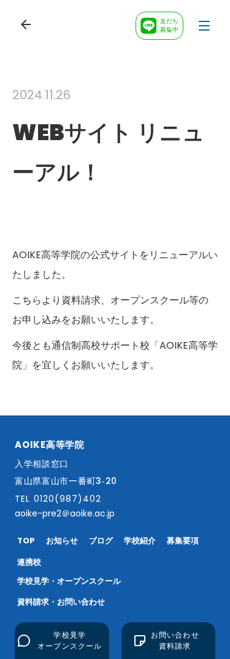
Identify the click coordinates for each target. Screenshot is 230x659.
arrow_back (25, 24)
